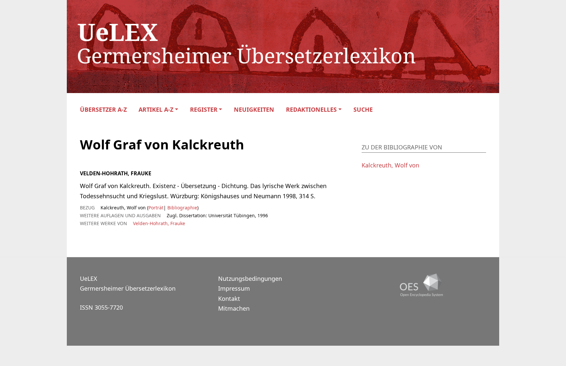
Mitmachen (234, 308)
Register (203, 110)
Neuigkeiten (254, 110)
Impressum (234, 288)
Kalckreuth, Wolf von (390, 165)
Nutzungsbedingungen (250, 278)
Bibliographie (181, 207)
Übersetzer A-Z (103, 110)
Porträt (155, 207)
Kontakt (229, 298)
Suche (363, 110)
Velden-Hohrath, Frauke (159, 223)
